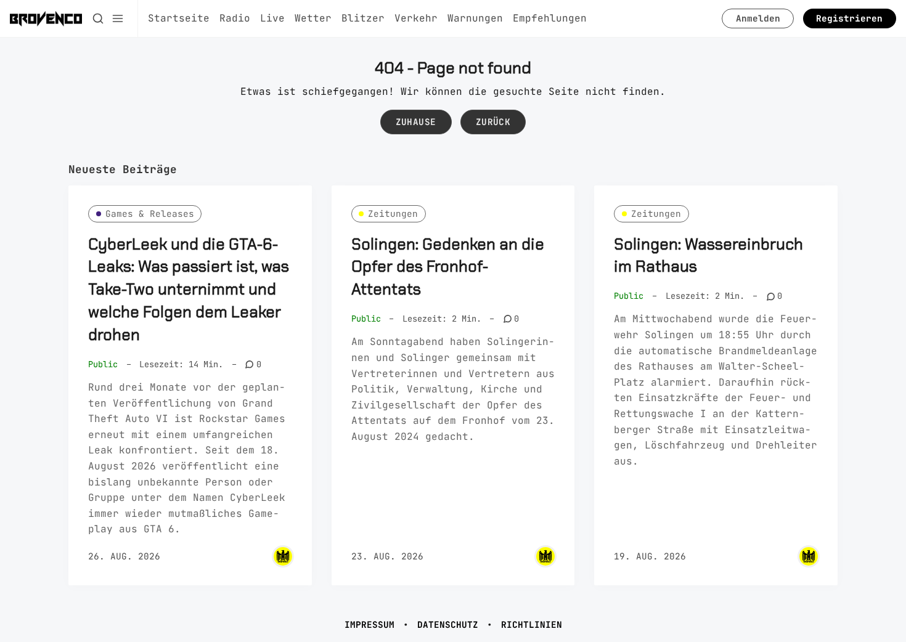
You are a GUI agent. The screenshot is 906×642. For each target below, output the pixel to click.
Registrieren (849, 18)
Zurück (493, 122)
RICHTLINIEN (531, 624)
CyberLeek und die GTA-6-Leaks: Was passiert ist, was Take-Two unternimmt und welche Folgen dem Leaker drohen (188, 289)
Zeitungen (393, 213)
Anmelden (758, 18)
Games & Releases (149, 213)
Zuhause (416, 122)
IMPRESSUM (369, 624)
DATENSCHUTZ (447, 624)
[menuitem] (179, 18)
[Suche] (98, 18)
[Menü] (118, 18)
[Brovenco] (283, 556)
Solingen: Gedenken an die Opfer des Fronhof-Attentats (447, 267)
